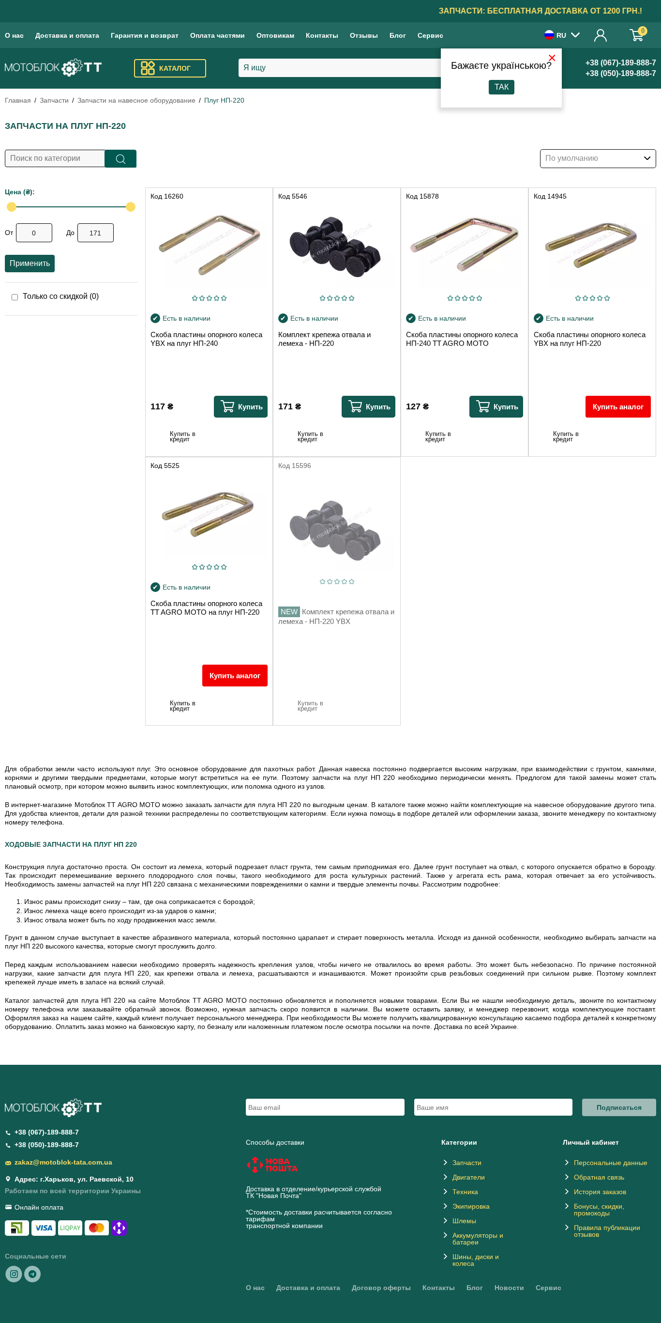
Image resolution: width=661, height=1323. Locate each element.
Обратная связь (599, 1177)
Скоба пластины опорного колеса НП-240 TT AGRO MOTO (462, 338)
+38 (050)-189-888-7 (621, 73)
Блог (398, 35)
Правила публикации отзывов (607, 1231)
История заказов (600, 1192)
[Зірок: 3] (209, 298)
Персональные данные (610, 1163)
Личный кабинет (601, 35)
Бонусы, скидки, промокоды (599, 1209)
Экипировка (471, 1206)
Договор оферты (381, 1288)
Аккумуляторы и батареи (477, 1238)
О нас (14, 35)
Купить (250, 407)
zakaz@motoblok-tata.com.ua (63, 1162)
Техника (465, 1192)
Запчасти (54, 100)
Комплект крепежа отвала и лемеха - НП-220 (324, 338)
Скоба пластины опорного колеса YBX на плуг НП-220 (590, 338)
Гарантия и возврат (145, 35)
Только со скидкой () (61, 296)
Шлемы (464, 1221)
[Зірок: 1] (194, 298)
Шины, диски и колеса (475, 1260)
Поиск (121, 159)
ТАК (502, 87)
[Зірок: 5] (223, 298)
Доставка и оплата (67, 35)
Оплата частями (217, 35)
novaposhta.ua (326, 1195)
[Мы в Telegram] (32, 1273)
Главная (18, 100)
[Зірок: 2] (202, 298)
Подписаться (619, 1107)
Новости (509, 1288)
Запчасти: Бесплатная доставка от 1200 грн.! (330, 11)
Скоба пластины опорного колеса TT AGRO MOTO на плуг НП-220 (206, 607)
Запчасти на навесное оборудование (136, 100)
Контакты (322, 35)
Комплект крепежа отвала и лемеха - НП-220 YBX (336, 616)
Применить (30, 263)
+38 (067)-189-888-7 (621, 63)
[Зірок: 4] (216, 298)
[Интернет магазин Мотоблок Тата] (53, 68)
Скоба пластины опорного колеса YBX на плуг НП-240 (206, 338)
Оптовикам (275, 35)
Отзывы (364, 35)
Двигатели (468, 1177)
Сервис (430, 35)
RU (561, 35)
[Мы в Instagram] (14, 1273)
